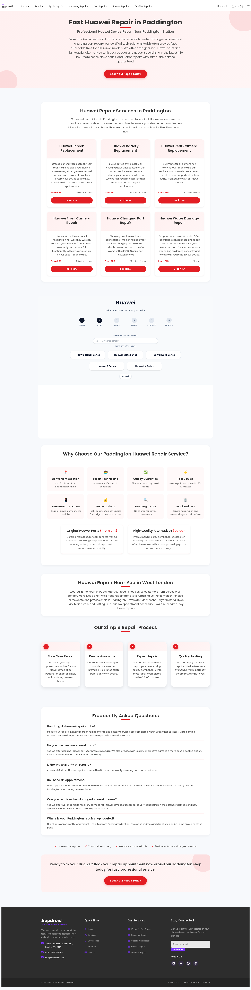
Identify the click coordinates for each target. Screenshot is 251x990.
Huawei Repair (138, 946)
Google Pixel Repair (140, 941)
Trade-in (92, 946)
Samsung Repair (139, 935)
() (239, 6)
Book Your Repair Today (125, 74)
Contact (91, 952)
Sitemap (206, 982)
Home (91, 929)
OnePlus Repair (138, 952)
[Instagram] (188, 963)
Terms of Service (191, 982)
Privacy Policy (174, 982)
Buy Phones (93, 941)
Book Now (72, 200)
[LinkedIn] (173, 963)
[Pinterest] (195, 963)
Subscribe (178, 949)
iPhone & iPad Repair (141, 929)
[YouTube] (181, 963)
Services (92, 935)
